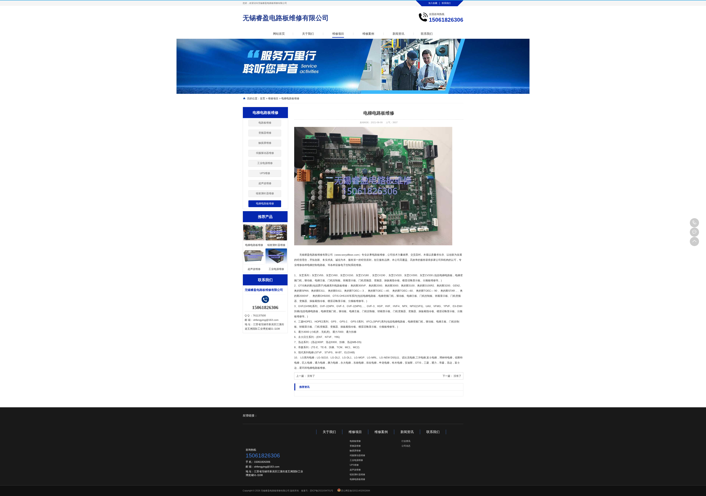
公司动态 (406, 446)
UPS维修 (265, 173)
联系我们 (446, 3)
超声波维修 (264, 183)
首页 (262, 98)
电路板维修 (264, 122)
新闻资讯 (398, 33)
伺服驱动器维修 (265, 152)
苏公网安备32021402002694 (355, 490)
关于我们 (308, 33)
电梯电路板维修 (290, 98)
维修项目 (338, 33)
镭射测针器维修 (265, 193)
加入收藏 (432, 3)
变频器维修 (264, 132)
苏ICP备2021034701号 (321, 490)
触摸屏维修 (264, 142)
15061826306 (694, 222)
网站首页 (279, 33)
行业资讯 (406, 441)
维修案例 (368, 33)
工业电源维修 (265, 163)
